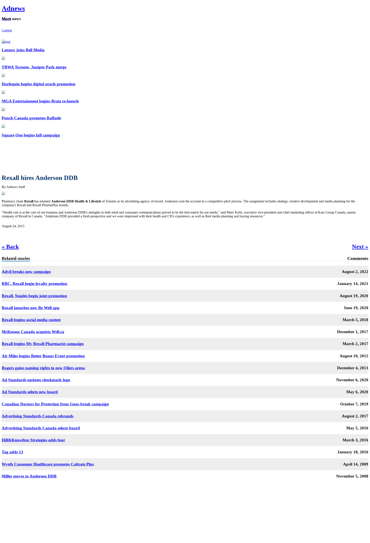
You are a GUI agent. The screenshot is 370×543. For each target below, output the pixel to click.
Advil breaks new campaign (26, 271)
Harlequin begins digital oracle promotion (38, 84)
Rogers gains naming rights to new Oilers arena (43, 368)
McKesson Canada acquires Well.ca (33, 331)
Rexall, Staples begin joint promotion (34, 296)
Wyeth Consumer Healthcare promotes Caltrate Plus (48, 464)
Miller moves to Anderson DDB (29, 476)
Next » (360, 246)
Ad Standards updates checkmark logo (36, 380)
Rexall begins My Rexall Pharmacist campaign (43, 343)
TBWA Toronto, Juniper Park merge (34, 67)
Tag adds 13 (12, 452)
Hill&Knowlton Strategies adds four (33, 440)
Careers (7, 30)
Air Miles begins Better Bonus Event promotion (43, 356)
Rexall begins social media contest (31, 319)
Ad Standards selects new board (30, 392)
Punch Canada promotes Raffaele (31, 118)
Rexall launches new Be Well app (31, 308)
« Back (10, 246)
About (6, 41)
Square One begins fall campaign (31, 135)
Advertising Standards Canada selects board (41, 428)
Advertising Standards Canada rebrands (37, 416)
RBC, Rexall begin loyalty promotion (34, 283)
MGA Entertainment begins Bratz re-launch (40, 101)
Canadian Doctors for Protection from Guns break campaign (55, 404)
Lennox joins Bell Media (23, 50)
